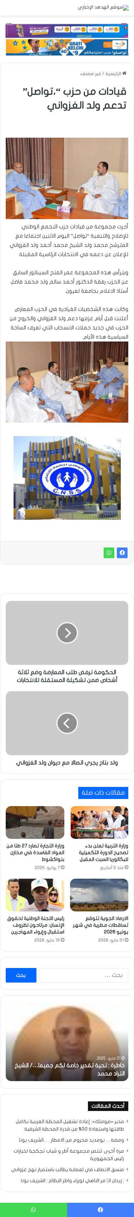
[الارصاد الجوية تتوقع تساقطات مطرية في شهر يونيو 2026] (99, 895)
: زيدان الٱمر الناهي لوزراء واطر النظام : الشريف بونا (72, 1180)
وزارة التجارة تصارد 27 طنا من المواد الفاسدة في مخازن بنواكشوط (35, 852)
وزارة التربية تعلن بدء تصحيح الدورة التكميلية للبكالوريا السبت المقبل (103, 852)
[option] (67, 1042)
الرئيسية (113, 73)
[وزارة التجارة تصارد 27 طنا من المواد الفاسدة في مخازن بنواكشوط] (35, 822)
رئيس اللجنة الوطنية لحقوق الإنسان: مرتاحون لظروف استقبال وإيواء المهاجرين (35, 925)
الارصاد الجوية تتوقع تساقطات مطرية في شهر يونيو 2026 (100, 925)
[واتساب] (109, 552)
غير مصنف (90, 73)
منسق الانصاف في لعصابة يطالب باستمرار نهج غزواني (67, 1169)
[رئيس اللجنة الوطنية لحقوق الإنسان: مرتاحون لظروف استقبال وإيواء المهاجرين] (35, 895)
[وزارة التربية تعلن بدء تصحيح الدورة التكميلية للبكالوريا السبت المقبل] (99, 822)
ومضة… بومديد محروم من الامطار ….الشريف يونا (71, 1140)
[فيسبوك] (122, 552)
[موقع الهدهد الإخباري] (103, 8)
